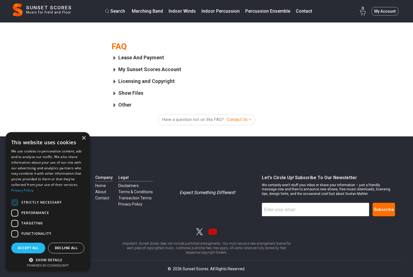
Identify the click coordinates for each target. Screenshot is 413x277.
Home (100, 186)
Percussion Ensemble (267, 11)
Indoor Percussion (220, 11)
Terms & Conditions (135, 192)
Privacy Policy (130, 204)
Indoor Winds (182, 11)
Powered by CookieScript (48, 265)
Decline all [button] (66, 248)
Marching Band (147, 11)
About (100, 192)
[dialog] (48, 201)
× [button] (83, 138)
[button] (47, 259)
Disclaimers (128, 186)
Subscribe (384, 209)
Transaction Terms (135, 198)
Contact (102, 198)
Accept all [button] (28, 248)
